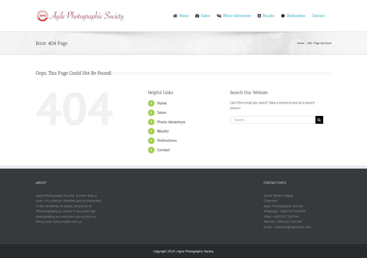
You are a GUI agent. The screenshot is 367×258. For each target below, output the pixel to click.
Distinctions (167, 140)
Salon (161, 112)
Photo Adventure (171, 121)
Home (162, 103)
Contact (163, 149)
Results (163, 131)
